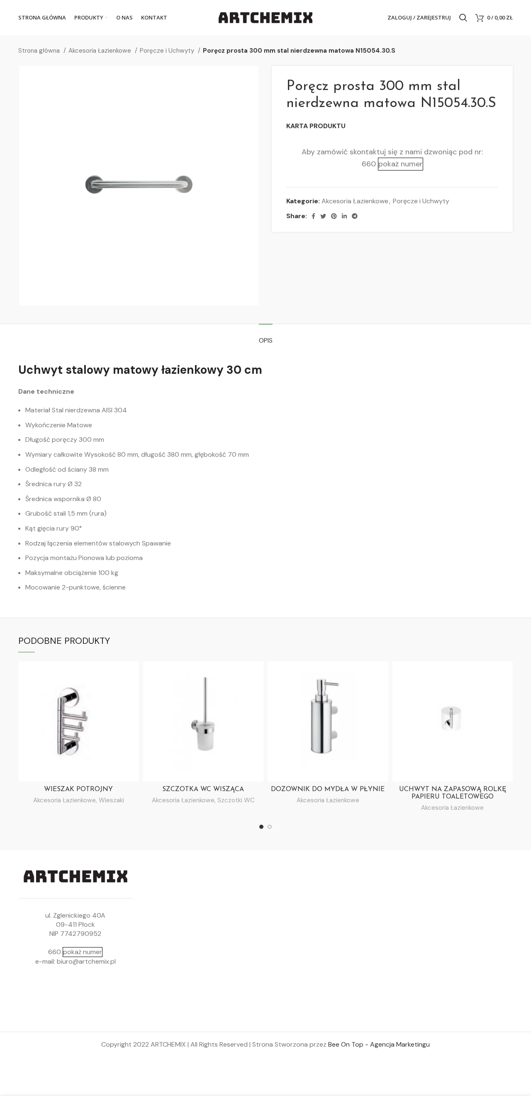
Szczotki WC (236, 800)
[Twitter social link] (323, 216)
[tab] (266, 336)
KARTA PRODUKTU (316, 126)
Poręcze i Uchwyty (168, 50)
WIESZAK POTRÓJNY (78, 789)
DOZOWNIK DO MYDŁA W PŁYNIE (328, 789)
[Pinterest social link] (334, 216)
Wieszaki (111, 800)
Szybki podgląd (132, 674)
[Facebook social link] (313, 216)
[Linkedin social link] (344, 216)
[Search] (463, 18)
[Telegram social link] (354, 216)
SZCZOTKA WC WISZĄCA (203, 789)
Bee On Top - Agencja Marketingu (379, 1044)
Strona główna (39, 50)
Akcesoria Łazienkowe (100, 50)
